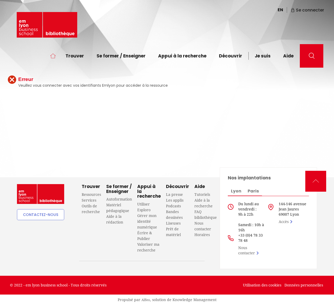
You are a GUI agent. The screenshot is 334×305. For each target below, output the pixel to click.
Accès (284, 221)
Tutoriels (202, 194)
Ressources (91, 194)
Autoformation (119, 199)
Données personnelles (303, 285)
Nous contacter (246, 250)
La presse (174, 194)
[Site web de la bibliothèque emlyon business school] (47, 25)
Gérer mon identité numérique (147, 221)
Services (89, 200)
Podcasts (173, 205)
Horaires (202, 234)
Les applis (174, 200)
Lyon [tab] (236, 191)
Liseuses (173, 223)
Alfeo (145, 299)
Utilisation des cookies (262, 285)
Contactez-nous (40, 214)
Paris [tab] (253, 191)
